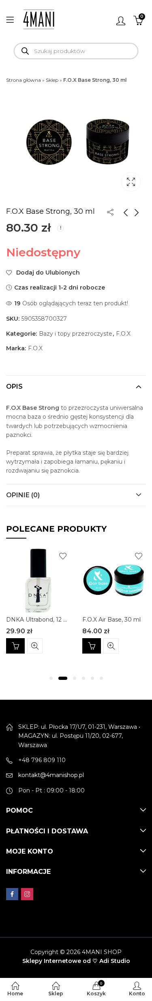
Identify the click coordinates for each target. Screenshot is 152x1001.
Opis (14, 386)
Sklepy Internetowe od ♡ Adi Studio (76, 961)
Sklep (52, 80)
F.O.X (123, 333)
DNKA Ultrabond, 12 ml (38, 619)
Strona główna (23, 80)
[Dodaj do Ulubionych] (63, 556)
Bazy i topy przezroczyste (75, 333)
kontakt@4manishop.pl (51, 775)
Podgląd (35, 646)
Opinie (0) (23, 495)
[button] (51, 678)
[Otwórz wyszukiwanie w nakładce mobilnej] (76, 51)
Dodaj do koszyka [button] (15, 646)
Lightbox (131, 182)
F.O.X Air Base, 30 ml (111, 619)
